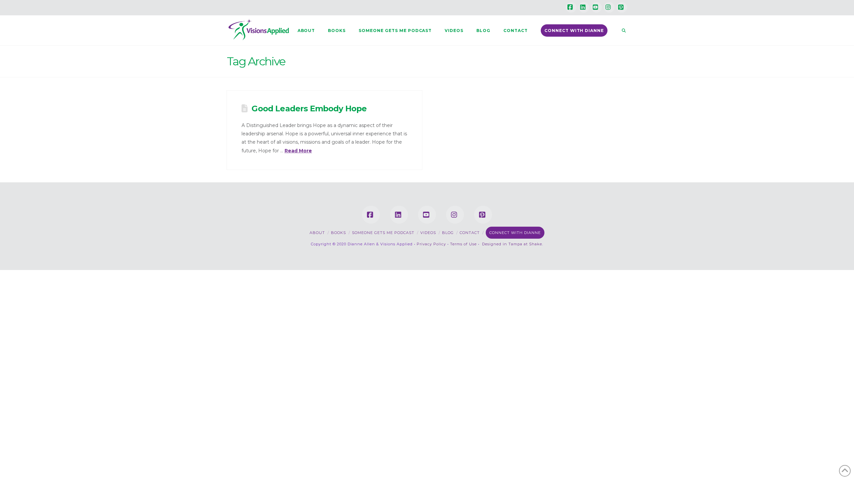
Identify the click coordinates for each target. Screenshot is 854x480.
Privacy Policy (431, 244)
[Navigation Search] (620, 30)
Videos (428, 232)
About (317, 232)
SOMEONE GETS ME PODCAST (383, 232)
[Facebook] (571, 7)
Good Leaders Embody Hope (309, 108)
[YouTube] (596, 7)
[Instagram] (609, 7)
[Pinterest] (621, 7)
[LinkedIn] (583, 7)
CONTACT (470, 232)
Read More (298, 151)
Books (338, 232)
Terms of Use (463, 244)
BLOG (448, 232)
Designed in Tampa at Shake (512, 244)
